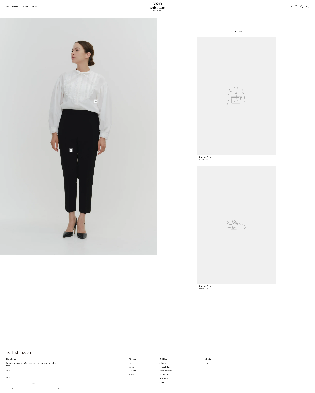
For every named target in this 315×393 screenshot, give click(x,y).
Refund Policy (164, 375)
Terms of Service (52, 388)
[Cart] (307, 7)
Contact (162, 382)
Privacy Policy (40, 388)
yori (130, 363)
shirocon (132, 367)
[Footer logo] (18, 352)
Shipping (162, 363)
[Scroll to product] (95, 101)
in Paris (131, 375)
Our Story (132, 371)
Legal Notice (163, 378)
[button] (7, 6)
